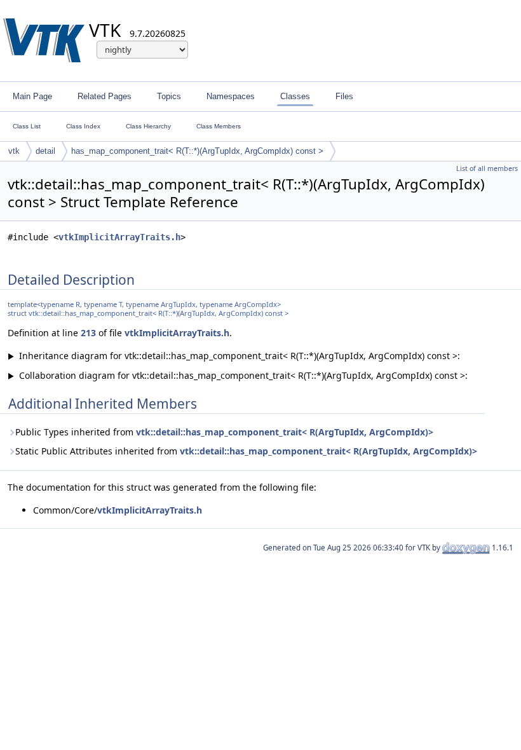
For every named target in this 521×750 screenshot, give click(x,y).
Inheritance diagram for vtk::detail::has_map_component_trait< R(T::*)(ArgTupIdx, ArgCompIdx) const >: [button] (234, 356)
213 (88, 333)
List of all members (487, 168)
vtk (14, 151)
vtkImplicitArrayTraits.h (119, 237)
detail (45, 151)
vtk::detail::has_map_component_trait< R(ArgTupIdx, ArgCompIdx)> (284, 432)
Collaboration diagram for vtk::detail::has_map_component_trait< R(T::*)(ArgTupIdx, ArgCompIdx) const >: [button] (238, 375)
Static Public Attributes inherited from (246, 451)
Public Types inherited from (224, 432)
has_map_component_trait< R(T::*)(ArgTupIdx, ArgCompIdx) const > (197, 151)
